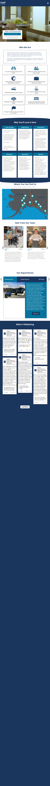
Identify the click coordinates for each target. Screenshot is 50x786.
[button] (48, 3)
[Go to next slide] (47, 248)
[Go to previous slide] (2, 248)
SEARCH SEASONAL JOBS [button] (12, 34)
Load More (25, 407)
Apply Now (35, 313)
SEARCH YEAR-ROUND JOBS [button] (12, 38)
